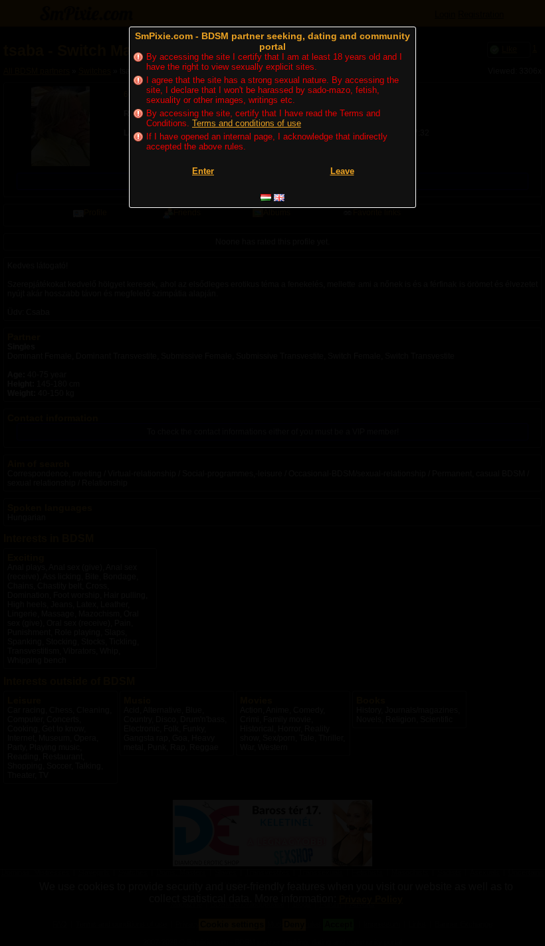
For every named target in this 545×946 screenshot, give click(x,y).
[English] (279, 197)
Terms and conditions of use (246, 123)
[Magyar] (266, 197)
